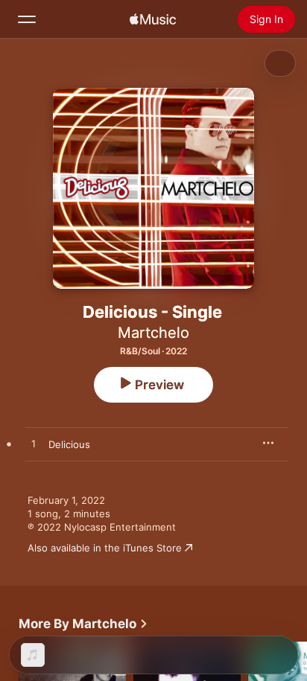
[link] (83, 624)
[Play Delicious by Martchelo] (33, 444)
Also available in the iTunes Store (105, 548)
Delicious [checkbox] (69, 444)
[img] (153, 19)
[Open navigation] (26, 19)
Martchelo (153, 333)
